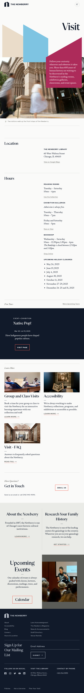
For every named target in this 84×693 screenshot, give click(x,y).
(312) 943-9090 (62, 673)
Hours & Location (11, 636)
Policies (7, 688)
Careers (7, 632)
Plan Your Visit (34, 688)
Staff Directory (36, 632)
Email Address (38, 646)
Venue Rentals (36, 636)
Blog (6, 629)
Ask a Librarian (19, 688)
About (6, 622)
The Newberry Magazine (40, 626)
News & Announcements (40, 629)
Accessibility (9, 626)
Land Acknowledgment (39, 622)
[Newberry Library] (15, 620)
